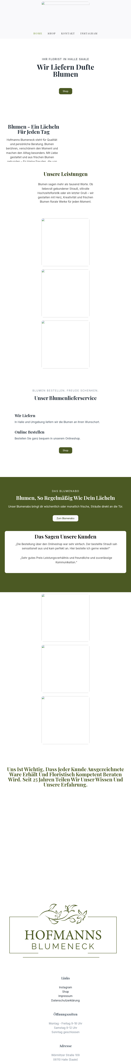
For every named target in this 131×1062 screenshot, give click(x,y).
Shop (52, 33)
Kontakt (68, 33)
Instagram (89, 33)
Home (37, 33)
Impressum (65, 996)
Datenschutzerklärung (65, 1000)
